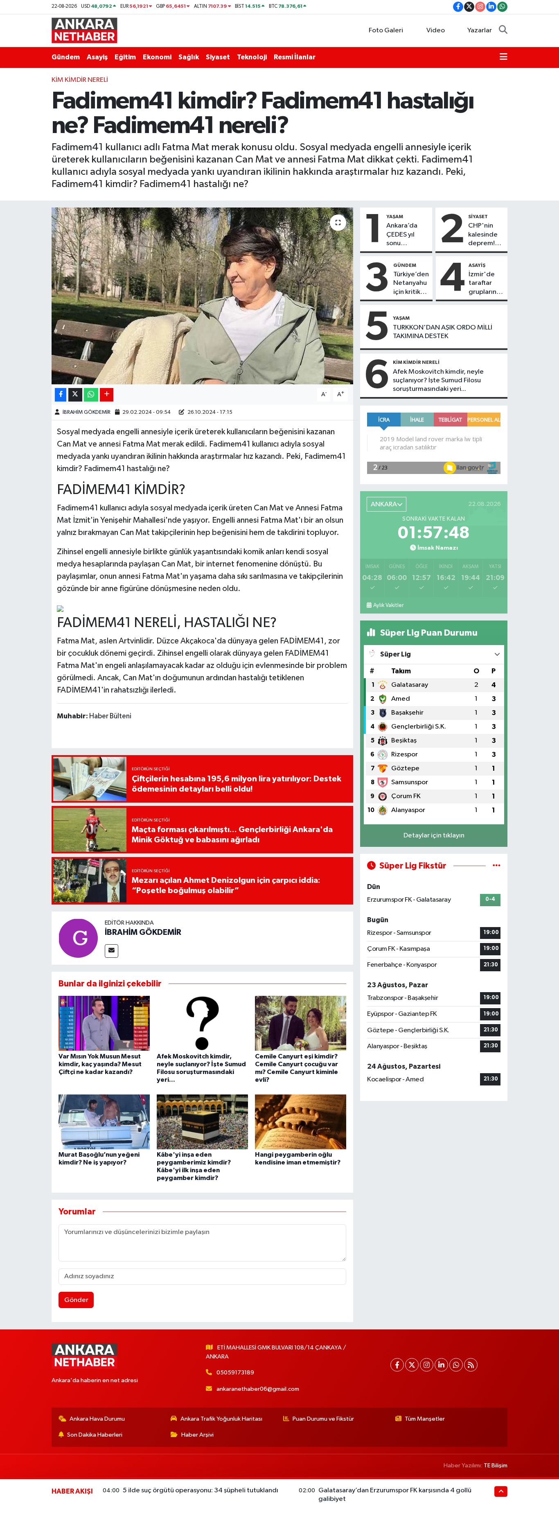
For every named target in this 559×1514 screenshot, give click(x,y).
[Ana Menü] (503, 57)
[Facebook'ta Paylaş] (60, 395)
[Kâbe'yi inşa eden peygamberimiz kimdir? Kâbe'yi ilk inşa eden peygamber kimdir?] (202, 1121)
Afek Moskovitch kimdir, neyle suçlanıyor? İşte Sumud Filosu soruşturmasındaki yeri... (438, 380)
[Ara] (503, 30)
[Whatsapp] (456, 1365)
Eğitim (125, 57)
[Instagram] (426, 1365)
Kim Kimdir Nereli (80, 80)
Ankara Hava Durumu (97, 1419)
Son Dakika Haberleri (94, 1435)
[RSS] (471, 1365)
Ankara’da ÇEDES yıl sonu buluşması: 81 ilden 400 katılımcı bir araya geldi (406, 235)
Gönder (76, 1300)
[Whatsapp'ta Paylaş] (91, 395)
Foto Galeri (386, 30)
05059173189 (235, 1373)
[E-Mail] (111, 951)
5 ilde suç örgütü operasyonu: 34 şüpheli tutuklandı (200, 1490)
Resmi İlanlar (295, 57)
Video (435, 30)
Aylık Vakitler (388, 605)
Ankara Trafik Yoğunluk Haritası (221, 1419)
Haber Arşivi (197, 1435)
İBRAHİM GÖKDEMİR (86, 412)
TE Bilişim (495, 1465)
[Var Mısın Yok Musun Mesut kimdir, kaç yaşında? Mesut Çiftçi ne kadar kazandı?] (104, 1023)
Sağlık (188, 57)
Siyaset (218, 57)
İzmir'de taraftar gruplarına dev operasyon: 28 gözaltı (486, 283)
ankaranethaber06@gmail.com (257, 1389)
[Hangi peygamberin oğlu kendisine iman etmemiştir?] (300, 1121)
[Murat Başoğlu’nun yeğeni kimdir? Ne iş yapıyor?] (104, 1121)
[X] (412, 1365)
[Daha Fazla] (106, 395)
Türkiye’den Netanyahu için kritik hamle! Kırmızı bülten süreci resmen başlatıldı (411, 283)
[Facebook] (397, 1365)
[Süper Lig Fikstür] (496, 865)
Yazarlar (479, 30)
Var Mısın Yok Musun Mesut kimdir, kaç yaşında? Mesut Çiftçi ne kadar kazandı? (100, 1064)
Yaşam (394, 216)
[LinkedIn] (441, 1365)
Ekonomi (157, 57)
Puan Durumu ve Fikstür (323, 1419)
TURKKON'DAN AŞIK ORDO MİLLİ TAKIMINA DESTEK (442, 332)
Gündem (66, 57)
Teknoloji (252, 57)
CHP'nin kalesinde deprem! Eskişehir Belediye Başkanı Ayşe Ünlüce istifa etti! (483, 235)
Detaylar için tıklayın (433, 835)
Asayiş (97, 57)
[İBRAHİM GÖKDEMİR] (78, 937)
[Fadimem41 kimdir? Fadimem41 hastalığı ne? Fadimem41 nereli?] (202, 296)
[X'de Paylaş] (75, 395)
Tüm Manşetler (425, 1419)
